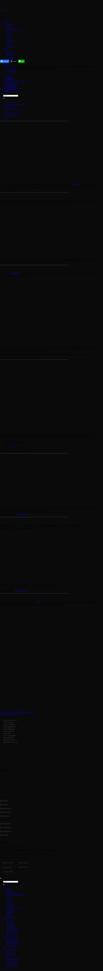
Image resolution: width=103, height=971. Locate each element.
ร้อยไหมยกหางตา (12, 893)
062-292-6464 (8, 872)
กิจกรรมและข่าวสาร (10, 720)
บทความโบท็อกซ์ (9, 740)
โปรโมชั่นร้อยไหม (12, 941)
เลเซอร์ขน (9, 910)
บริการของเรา (8, 888)
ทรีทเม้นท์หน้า (11, 917)
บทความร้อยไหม (9, 731)
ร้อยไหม (9, 891)
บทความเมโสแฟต (9, 735)
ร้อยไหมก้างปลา (5, 812)
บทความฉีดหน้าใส (9, 727)
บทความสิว (7, 733)
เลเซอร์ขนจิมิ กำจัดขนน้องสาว (10, 714)
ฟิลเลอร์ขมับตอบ (12, 928)
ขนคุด (12, 446)
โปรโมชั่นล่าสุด (11, 939)
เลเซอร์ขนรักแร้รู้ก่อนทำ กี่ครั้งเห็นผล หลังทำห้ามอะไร (18, 712)
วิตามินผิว (9, 912)
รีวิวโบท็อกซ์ (10, 955)
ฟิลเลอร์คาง (9, 62)
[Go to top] (0, 878)
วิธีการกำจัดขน (14, 274)
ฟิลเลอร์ (6, 919)
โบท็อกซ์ (9, 899)
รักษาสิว (9, 915)
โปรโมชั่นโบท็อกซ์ (11, 72)
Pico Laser (10, 904)
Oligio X (9, 902)
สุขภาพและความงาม (10, 742)
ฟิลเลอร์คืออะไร (5, 827)
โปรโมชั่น (6, 64)
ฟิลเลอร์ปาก (4, 801)
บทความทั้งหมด (11, 959)
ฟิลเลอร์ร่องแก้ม (10, 59)
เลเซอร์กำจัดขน (75, 185)
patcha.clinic (7, 867)
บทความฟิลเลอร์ (9, 729)
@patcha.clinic (8, 863)
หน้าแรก (6, 886)
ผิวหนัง (38, 602)
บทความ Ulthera (9, 725)
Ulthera (9, 897)
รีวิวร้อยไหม (9, 76)
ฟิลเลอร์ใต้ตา (4, 835)
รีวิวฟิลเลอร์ (10, 952)
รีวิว (4, 948)
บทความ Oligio (8, 722)
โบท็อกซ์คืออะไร (5, 831)
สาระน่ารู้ (6, 957)
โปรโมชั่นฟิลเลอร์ (12, 943)
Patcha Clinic (23, 863)
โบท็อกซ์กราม (4, 816)
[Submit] (4, 884)
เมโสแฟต (9, 906)
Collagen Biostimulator (14, 908)
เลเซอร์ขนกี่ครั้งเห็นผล (21, 514)
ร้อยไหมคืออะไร (5, 824)
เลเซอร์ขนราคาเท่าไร (21, 591)
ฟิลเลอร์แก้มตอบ (12, 932)
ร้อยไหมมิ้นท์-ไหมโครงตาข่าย (16, 895)
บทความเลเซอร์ (3, 10)
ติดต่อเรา (6, 968)
